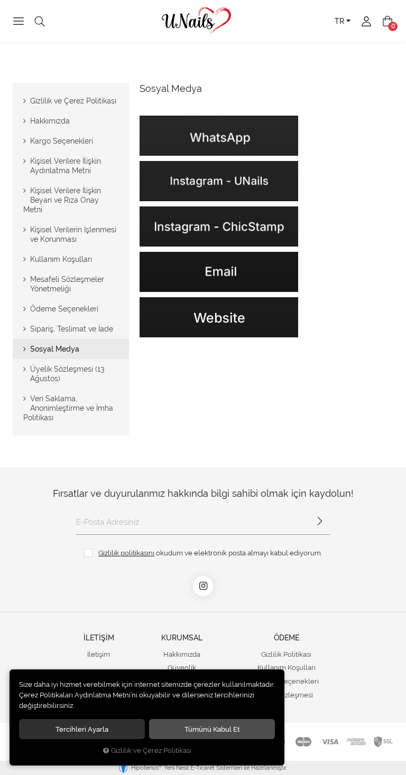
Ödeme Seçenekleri (64, 309)
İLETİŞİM (99, 638)
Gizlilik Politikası (286, 654)
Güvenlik (182, 668)
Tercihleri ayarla (82, 729)
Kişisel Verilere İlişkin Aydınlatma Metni (65, 166)
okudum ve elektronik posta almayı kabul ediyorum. (210, 553)
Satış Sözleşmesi (286, 695)
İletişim (98, 654)
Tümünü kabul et (212, 729)
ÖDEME (286, 638)
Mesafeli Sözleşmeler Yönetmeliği (67, 284)
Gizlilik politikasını (126, 553)
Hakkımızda (50, 121)
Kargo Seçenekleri (61, 141)
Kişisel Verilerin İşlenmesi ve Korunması (73, 234)
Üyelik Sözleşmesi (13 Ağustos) (67, 374)
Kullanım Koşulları (61, 259)
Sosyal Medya (54, 349)
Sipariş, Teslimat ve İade (71, 329)
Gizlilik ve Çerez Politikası (73, 101)
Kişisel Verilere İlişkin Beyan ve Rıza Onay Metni (62, 200)
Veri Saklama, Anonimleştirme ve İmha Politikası (68, 408)
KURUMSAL (181, 638)
